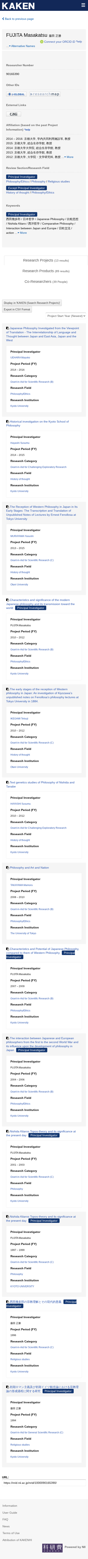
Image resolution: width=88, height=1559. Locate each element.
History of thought (17, 192)
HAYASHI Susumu (20, 803)
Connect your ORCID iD (59, 41)
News (6, 1526)
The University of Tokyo (23, 933)
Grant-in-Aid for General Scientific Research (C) (36, 1432)
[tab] (46, 260)
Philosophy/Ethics (17, 181)
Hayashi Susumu (19, 443)
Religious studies (59, 181)
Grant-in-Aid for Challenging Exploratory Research (38, 467)
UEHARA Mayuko (20, 357)
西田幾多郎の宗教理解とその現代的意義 (35, 1301)
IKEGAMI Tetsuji (19, 718)
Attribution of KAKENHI (17, 1540)
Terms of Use (11, 1533)
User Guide (9, 1512)
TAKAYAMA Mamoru (21, 885)
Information (9, 1505)
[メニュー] (83, 5)
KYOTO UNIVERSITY (22, 1286)
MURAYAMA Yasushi (22, 536)
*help (79, 41)
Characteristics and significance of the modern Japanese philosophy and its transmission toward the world (40, 604)
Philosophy (38, 181)
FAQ (5, 1519)
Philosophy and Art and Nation (29, 867)
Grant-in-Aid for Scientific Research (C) (32, 560)
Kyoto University (19, 406)
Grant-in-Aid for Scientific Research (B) (31, 381)
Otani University (19, 584)
